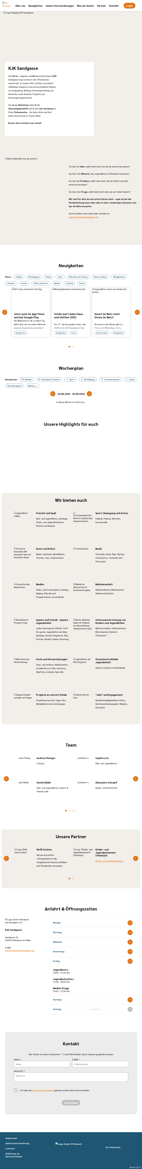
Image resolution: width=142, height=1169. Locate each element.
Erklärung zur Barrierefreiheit (14, 1155)
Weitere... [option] (32, 385)
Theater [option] (11, 283)
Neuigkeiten (35, 5)
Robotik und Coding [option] (78, 277)
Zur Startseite (113, 1147)
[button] (6, 5)
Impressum (11, 1138)
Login (129, 5)
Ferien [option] (24, 283)
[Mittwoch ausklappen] (130, 942)
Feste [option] (81, 283)
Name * (17, 1059)
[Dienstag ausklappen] (130, 932)
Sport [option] (72, 379)
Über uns (20, 5)
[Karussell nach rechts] (137, 312)
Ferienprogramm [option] (112, 379)
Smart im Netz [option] (100, 277)
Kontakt (114, 5)
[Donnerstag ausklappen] (130, 951)
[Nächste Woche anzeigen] (89, 393)
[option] (31, 312)
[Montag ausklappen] (130, 922)
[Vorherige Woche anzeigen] (52, 393)
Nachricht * (19, 1070)
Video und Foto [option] (40, 283)
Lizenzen (10, 1148)
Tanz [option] (60, 277)
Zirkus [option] (48, 277)
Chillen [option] (19, 277)
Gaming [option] (69, 283)
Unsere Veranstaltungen (60, 5)
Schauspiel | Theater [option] (50, 379)
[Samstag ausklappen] (130, 999)
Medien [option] (28, 379)
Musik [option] (56, 283)
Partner (101, 5)
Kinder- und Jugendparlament (109, 860)
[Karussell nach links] (4, 312)
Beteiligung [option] (34, 277)
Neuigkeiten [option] (119, 277)
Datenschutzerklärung (43, 1090)
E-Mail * (76, 1059)
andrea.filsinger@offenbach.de (83, 217)
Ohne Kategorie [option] (14, 385)
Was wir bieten (85, 5)
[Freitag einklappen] (130, 961)
